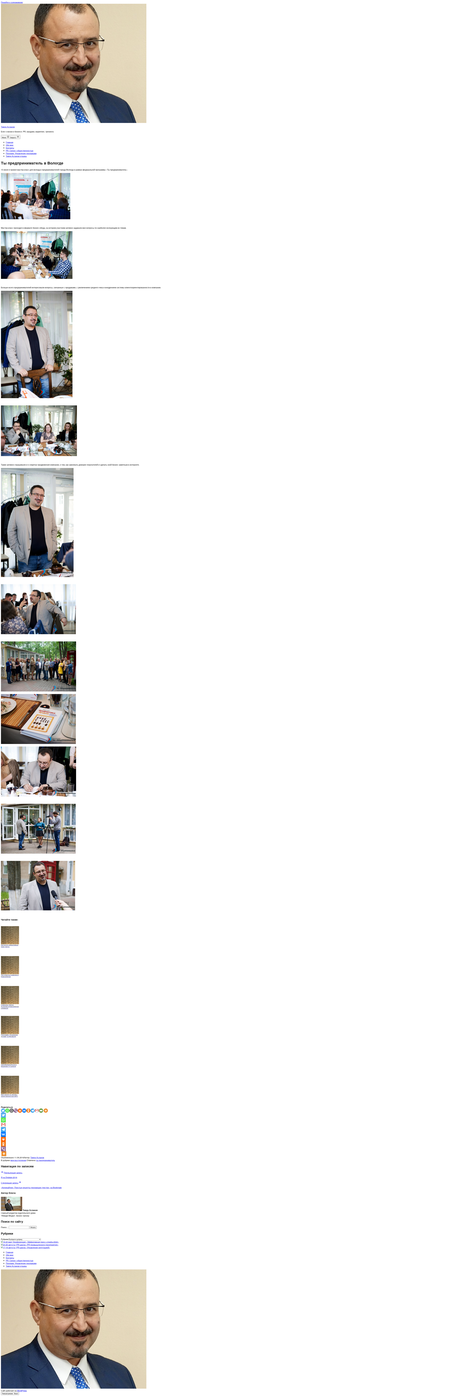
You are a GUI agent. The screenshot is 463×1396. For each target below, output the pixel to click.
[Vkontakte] (24, 1110)
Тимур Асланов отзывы (16, 156)
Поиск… (4, 1227)
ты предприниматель (45, 1160)
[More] (45, 1110)
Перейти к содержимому (12, 2)
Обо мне (9, 145)
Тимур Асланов (8, 126)
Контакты (10, 147)
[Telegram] (33, 1110)
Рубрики (4, 1239)
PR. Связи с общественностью (19, 150)
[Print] (20, 1110)
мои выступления (18, 1160)
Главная (9, 142)
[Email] (41, 1110)
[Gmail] (37, 1110)
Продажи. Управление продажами (21, 153)
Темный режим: (8, 1393)
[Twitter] (3, 1110)
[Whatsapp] (7, 1110)
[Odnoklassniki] (28, 1110)
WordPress (22, 1390)
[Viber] (16, 1110)
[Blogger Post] (11, 1110)
